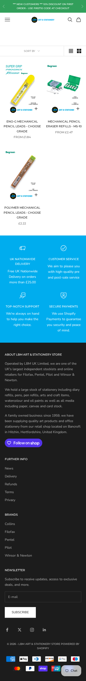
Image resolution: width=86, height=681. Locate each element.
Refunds (11, 484)
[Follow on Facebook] (7, 629)
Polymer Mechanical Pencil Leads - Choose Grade (22, 212)
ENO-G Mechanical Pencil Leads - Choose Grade (22, 126)
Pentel (9, 539)
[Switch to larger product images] (71, 51)
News (9, 468)
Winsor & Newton (18, 555)
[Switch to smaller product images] (79, 51)
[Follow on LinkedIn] (44, 629)
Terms (9, 492)
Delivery (11, 476)
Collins (10, 524)
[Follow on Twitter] (19, 629)
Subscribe (20, 612)
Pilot (8, 547)
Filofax (10, 532)
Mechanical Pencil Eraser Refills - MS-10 (64, 124)
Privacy (10, 500)
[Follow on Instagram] (32, 629)
